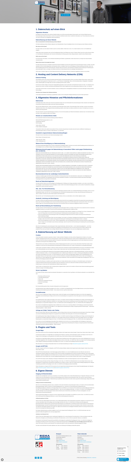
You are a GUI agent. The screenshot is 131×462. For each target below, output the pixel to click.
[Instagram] (38, 458)
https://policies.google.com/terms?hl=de (62, 367)
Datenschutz (89, 457)
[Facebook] (36, 458)
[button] (2, 459)
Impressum (94, 457)
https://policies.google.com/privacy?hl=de (80, 343)
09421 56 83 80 (62, 440)
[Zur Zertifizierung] (39, 444)
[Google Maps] (41, 458)
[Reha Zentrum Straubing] (40, 2)
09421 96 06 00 (83, 440)
